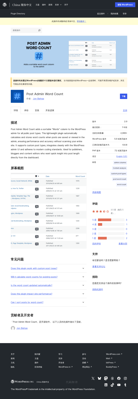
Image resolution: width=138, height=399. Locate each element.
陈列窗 (37, 354)
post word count (119, 179)
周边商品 (87, 367)
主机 (13, 362)
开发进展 (50, 110)
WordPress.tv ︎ (65, 367)
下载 (123, 96)
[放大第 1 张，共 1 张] (83, 176)
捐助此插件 (97, 289)
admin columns (120, 163)
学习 (60, 354)
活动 (84, 358)
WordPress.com (114, 354)
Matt (109, 358)
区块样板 (38, 367)
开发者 (61, 362)
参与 (84, 354)
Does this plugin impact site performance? (31, 294)
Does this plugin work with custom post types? (34, 268)
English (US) (121, 156)
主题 (36, 358)
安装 (37, 110)
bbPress (111, 362)
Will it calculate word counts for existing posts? (34, 277)
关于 (13, 354)
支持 (125, 110)
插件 (36, 362)
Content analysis (119, 168)
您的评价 (96, 243)
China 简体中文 (43, 382)
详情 (16, 110)
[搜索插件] (39, 30)
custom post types (118, 174)
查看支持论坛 (98, 266)
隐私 (13, 367)
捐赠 (85, 362)
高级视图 (96, 192)
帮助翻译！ (81, 21)
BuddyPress (112, 367)
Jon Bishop (38, 98)
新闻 (13, 358)
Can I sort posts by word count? (27, 302)
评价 (26, 110)
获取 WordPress (125, 5)
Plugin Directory (18, 13)
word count (121, 184)
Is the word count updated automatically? (31, 285)
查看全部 (123, 243)
